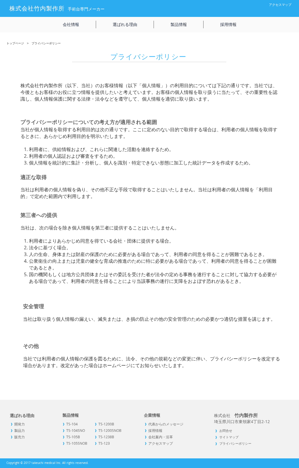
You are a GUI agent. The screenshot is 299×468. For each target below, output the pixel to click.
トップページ (15, 43)
